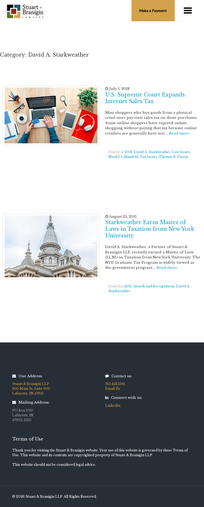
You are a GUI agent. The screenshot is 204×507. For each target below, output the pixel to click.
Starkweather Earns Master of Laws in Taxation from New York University (149, 229)
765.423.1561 (115, 384)
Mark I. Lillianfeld (123, 157)
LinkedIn (112, 406)
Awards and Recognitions (154, 286)
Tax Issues (148, 157)
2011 (127, 286)
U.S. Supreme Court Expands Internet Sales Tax (145, 97)
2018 (128, 152)
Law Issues (181, 152)
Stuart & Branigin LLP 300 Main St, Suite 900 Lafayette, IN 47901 (31, 388)
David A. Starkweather (152, 152)
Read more (179, 133)
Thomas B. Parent (173, 157)
